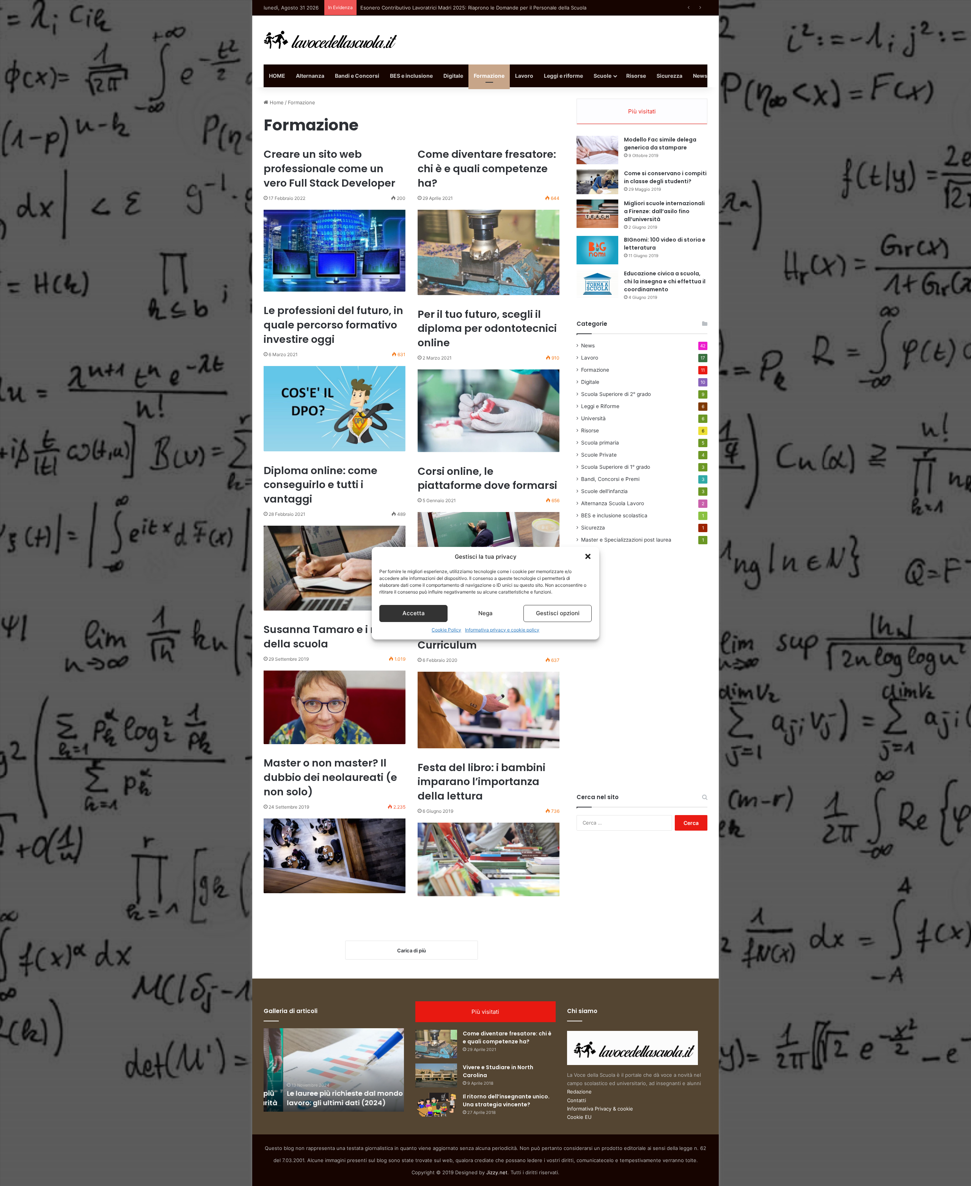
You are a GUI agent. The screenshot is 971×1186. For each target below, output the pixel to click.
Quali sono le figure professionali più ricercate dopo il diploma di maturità (446, 8)
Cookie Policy (446, 630)
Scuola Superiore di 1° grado (615, 467)
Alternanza (310, 75)
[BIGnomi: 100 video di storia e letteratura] (597, 250)
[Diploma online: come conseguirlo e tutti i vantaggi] (334, 568)
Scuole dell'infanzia (604, 491)
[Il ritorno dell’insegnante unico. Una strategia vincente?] (436, 1105)
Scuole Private (599, 455)
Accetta (413, 613)
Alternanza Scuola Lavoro (612, 503)
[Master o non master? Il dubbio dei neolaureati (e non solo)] (334, 855)
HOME (277, 75)
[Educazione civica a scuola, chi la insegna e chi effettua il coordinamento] (597, 284)
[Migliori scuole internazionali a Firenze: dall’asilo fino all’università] (597, 213)
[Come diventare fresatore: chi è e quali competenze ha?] (488, 252)
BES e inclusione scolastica (614, 515)
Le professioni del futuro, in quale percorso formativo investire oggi (333, 324)
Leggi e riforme (563, 75)
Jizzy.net (496, 1172)
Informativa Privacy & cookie (600, 1109)
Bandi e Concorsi (357, 75)
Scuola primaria (600, 443)
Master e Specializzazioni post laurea (626, 540)
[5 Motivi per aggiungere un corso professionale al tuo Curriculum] (488, 710)
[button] (588, 556)
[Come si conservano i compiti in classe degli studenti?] (597, 182)
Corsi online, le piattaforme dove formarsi (487, 478)
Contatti (576, 1100)
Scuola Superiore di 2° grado (616, 394)
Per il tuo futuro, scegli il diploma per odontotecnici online (487, 328)
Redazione (579, 1092)
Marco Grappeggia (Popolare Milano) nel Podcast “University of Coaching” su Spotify (338, 1093)
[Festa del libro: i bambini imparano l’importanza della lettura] (488, 859)
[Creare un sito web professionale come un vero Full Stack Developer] (334, 251)
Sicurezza (669, 75)
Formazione (489, 75)
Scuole (602, 75)
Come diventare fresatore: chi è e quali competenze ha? (487, 168)
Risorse (636, 75)
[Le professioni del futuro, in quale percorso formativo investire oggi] (334, 409)
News (700, 75)
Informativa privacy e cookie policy (502, 630)
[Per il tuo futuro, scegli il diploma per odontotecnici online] (488, 410)
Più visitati (642, 111)
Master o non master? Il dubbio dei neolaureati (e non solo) (330, 777)
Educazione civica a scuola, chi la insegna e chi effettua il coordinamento (664, 281)
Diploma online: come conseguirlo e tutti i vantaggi (320, 484)
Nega (485, 613)
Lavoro (524, 75)
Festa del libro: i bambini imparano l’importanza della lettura (481, 781)
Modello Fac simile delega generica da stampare (660, 143)
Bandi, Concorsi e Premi (610, 479)
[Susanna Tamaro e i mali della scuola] (334, 707)
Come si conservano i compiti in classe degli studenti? (665, 177)
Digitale (453, 75)
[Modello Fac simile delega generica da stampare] (597, 150)
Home (276, 102)
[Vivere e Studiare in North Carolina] (436, 1075)
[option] (339, 1070)
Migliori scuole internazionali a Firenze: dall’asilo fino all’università (664, 211)
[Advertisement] (633, 677)
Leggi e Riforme (600, 406)
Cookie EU (579, 1117)
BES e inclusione (411, 75)
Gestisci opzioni (558, 613)
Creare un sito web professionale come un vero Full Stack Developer (329, 168)
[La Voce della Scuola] (331, 40)
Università (593, 418)
